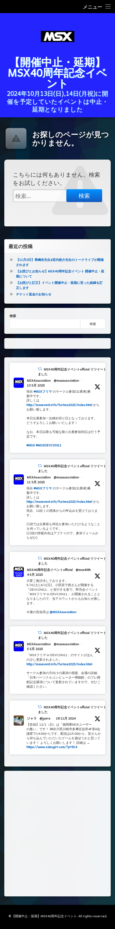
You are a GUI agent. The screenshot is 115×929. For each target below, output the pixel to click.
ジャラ (32, 718)
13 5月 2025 (36, 385)
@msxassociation (66, 380)
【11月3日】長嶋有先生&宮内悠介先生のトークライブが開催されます (60, 262)
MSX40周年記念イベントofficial (50, 569)
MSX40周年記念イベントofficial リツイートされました (75, 371)
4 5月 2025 (35, 574)
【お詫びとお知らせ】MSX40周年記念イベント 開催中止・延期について (60, 273)
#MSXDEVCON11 (49, 445)
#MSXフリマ (43, 391)
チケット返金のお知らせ (33, 294)
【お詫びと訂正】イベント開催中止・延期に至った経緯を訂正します (59, 285)
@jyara (45, 718)
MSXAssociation (39, 380)
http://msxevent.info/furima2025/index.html (59, 404)
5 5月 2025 (35, 648)
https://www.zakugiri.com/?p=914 (51, 746)
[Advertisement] (57, 833)
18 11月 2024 (66, 718)
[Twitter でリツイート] (40, 369)
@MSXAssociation (63, 611)
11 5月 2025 (36, 482)
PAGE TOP (106, 896)
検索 (13, 315)
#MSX (30, 445)
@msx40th (83, 569)
